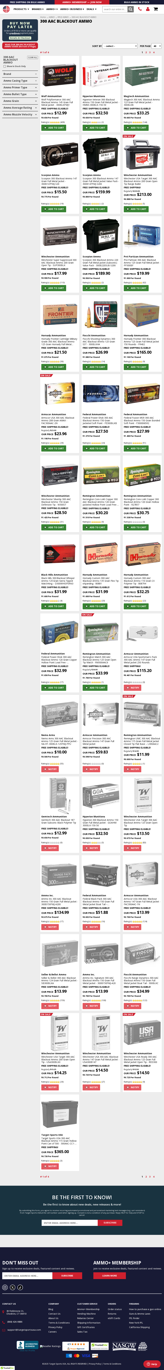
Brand (7, 74)
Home (43, 17)
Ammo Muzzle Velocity (18, 114)
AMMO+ (51, 9)
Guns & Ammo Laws (139, 1313)
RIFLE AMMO (63, 17)
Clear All (32, 57)
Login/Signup (148, 9)
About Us (53, 1318)
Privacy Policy (55, 1327)
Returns (112, 1313)
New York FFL (136, 1322)
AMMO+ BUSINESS (71, 9)
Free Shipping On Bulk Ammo (27, 2)
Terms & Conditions (59, 1322)
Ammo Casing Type (15, 80)
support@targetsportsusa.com (24, 1329)
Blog (50, 1309)
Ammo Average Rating (18, 107)
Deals (90, 9)
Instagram (5, 1287)
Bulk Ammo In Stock (136, 2)
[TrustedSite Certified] (99, 1346)
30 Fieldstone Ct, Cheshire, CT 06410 (16, 1312)
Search (130, 9)
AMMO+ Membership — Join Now (82, 2)
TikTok (20, 1287)
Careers (52, 1331)
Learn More (109, 1275)
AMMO (52, 17)
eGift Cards (114, 1318)
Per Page (145, 46)
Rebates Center (85, 1318)
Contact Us (54, 1313)
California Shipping (139, 1327)
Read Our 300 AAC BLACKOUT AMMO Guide (20, 45)
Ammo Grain (11, 101)
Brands (37, 9)
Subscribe (110, 1222)
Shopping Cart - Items (156, 9)
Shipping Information (88, 1322)
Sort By (97, 46)
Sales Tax (82, 1331)
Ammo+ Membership (88, 1309)
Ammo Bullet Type (15, 94)
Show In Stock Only (16, 66)
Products (20, 9)
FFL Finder (134, 1318)
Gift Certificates (86, 1327)
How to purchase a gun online (145, 1309)
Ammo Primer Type (15, 87)
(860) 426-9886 (140, 9)
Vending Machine (86, 1313)
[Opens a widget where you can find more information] (152, 1364)
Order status (115, 1309)
